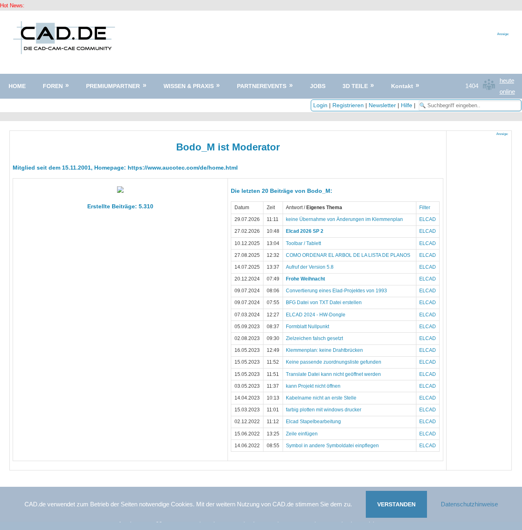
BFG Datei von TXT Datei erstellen (324, 302)
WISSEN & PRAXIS (189, 86)
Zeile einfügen (302, 434)
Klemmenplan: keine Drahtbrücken (324, 350)
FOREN (53, 86)
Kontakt (402, 86)
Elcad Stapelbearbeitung (313, 421)
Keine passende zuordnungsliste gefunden (333, 362)
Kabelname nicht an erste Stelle (321, 398)
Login (320, 105)
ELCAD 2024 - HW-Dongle (315, 315)
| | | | (365, 105)
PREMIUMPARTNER (113, 86)
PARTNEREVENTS (261, 86)
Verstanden (396, 504)
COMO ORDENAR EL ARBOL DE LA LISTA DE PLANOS (348, 255)
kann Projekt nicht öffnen (313, 386)
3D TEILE (355, 86)
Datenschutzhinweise (469, 504)
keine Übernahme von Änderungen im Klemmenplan (344, 219)
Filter (424, 207)
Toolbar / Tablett (303, 243)
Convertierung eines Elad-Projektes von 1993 (336, 291)
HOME (17, 86)
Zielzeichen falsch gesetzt (314, 338)
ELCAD (427, 219)
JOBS (317, 86)
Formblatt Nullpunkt (307, 326)
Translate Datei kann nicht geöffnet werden (333, 374)
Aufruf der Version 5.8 (310, 267)
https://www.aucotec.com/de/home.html (183, 167)
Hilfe (406, 105)
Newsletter (382, 105)
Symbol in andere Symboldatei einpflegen (332, 445)
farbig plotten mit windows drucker (323, 410)
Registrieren (348, 105)
